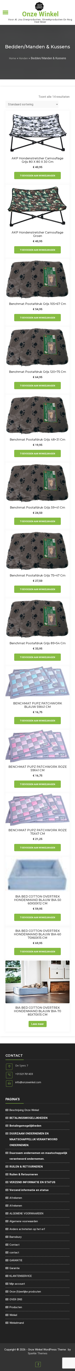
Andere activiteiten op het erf (27, 1229)
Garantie (14, 1268)
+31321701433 (24, 1074)
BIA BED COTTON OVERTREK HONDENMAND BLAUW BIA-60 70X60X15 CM (37, 934)
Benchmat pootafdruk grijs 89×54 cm (37, 643)
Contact (14, 1244)
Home (12, 58)
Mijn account (17, 1283)
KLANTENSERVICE (20, 1276)
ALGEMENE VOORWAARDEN (26, 1213)
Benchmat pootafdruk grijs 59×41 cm (37, 507)
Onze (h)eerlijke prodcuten (25, 1291)
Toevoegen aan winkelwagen (37, 175)
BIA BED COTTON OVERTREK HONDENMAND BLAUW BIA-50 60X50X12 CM (37, 900)
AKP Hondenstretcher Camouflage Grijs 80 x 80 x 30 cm (37, 160)
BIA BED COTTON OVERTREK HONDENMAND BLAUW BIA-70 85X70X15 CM (37, 1011)
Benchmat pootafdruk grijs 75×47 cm (38, 575)
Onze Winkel (40, 14)
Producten (15, 1307)
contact (14, 1252)
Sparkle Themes (37, 1353)
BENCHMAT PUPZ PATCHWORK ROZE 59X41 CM (37, 768)
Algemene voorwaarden (23, 1221)
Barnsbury (15, 1237)
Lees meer (37, 1024)
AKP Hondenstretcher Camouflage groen (37, 234)
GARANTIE (15, 1260)
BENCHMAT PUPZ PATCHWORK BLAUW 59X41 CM (37, 705)
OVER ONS (15, 1299)
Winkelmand (16, 1322)
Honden (23, 58)
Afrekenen (15, 1197)
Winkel (13, 1315)
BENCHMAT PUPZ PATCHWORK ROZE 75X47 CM (37, 831)
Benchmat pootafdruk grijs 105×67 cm (37, 304)
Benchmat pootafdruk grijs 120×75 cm (37, 372)
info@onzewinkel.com (28, 1082)
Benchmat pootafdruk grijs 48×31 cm (37, 439)
